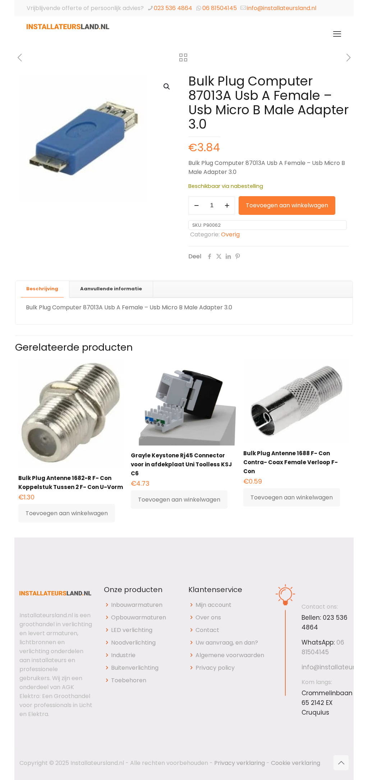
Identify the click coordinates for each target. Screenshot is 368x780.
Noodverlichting (133, 642)
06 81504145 (219, 8)
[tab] (42, 289)
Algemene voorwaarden (230, 655)
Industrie (123, 655)
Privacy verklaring (239, 763)
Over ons (208, 617)
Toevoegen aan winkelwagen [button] (67, 513)
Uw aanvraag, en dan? (227, 642)
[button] (167, 86)
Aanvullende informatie (111, 288)
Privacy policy (215, 668)
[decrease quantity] (196, 205)
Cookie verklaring (295, 763)
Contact (207, 630)
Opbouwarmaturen (138, 617)
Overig (230, 234)
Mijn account (213, 605)
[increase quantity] (227, 205)
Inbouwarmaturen (136, 605)
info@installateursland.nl (281, 8)
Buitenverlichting (134, 668)
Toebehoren (128, 680)
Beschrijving (42, 288)
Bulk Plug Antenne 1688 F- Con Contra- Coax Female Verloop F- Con (290, 462)
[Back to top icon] (341, 762)
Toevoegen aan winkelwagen (287, 205)
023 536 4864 (173, 8)
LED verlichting (131, 630)
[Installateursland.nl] (68, 34)
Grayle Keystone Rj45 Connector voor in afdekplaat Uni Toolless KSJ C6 (181, 464)
